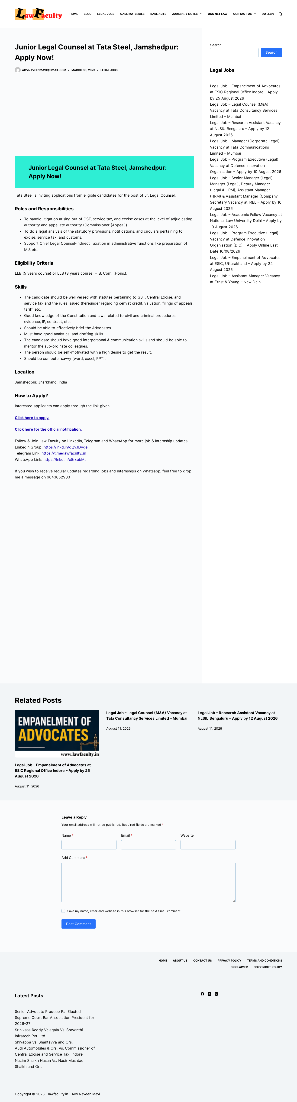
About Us (180, 960)
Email (126, 835)
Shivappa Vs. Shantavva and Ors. (44, 1042)
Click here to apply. (32, 417)
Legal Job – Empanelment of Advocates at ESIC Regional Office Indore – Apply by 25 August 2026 (245, 92)
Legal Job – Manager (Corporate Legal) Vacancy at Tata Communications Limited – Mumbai (245, 147)
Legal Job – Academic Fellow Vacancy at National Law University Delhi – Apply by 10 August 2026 (246, 220)
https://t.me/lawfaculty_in (64, 453)
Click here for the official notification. (48, 429)
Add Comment (74, 857)
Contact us (242, 14)
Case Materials (132, 14)
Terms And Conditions (264, 960)
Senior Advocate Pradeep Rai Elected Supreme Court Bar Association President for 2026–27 (54, 1017)
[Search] (280, 14)
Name (67, 835)
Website (187, 835)
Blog (87, 14)
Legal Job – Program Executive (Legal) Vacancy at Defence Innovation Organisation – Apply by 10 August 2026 (245, 165)
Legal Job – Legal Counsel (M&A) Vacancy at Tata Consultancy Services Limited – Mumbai (243, 110)
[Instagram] (216, 994)
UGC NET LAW (217, 14)
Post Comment (78, 924)
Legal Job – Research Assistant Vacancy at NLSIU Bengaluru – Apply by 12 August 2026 (245, 128)
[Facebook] (202, 994)
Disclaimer (239, 967)
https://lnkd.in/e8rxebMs (64, 459)
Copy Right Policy (268, 967)
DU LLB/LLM (270, 14)
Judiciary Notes (185, 14)
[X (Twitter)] (209, 994)
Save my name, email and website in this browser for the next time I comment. (124, 911)
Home (74, 14)
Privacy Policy (229, 960)
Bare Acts (158, 14)
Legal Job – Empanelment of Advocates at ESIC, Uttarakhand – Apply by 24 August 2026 (245, 263)
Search (216, 45)
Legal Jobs (105, 14)
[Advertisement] (104, 114)
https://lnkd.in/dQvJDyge (65, 447)
